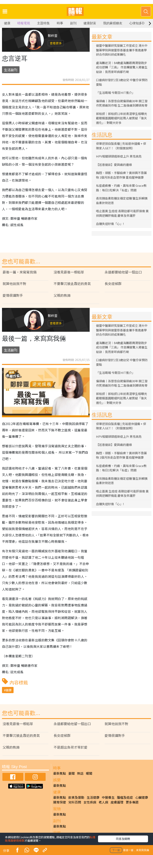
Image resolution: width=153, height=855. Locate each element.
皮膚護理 (117, 802)
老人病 (103, 802)
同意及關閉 (123, 839)
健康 (7, 23)
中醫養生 (108, 797)
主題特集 (43, 23)
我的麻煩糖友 (112, 23)
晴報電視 (23, 23)
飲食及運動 (76, 797)
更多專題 (132, 802)
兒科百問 (74, 802)
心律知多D (136, 23)
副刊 (73, 23)
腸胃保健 (59, 802)
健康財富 (89, 23)
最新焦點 (59, 773)
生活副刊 (11, 69)
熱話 (80, 773)
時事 (60, 23)
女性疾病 (89, 802)
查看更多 (56, 43)
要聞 (71, 773)
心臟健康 (141, 797)
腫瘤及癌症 (125, 797)
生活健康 (93, 797)
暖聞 (89, 773)
